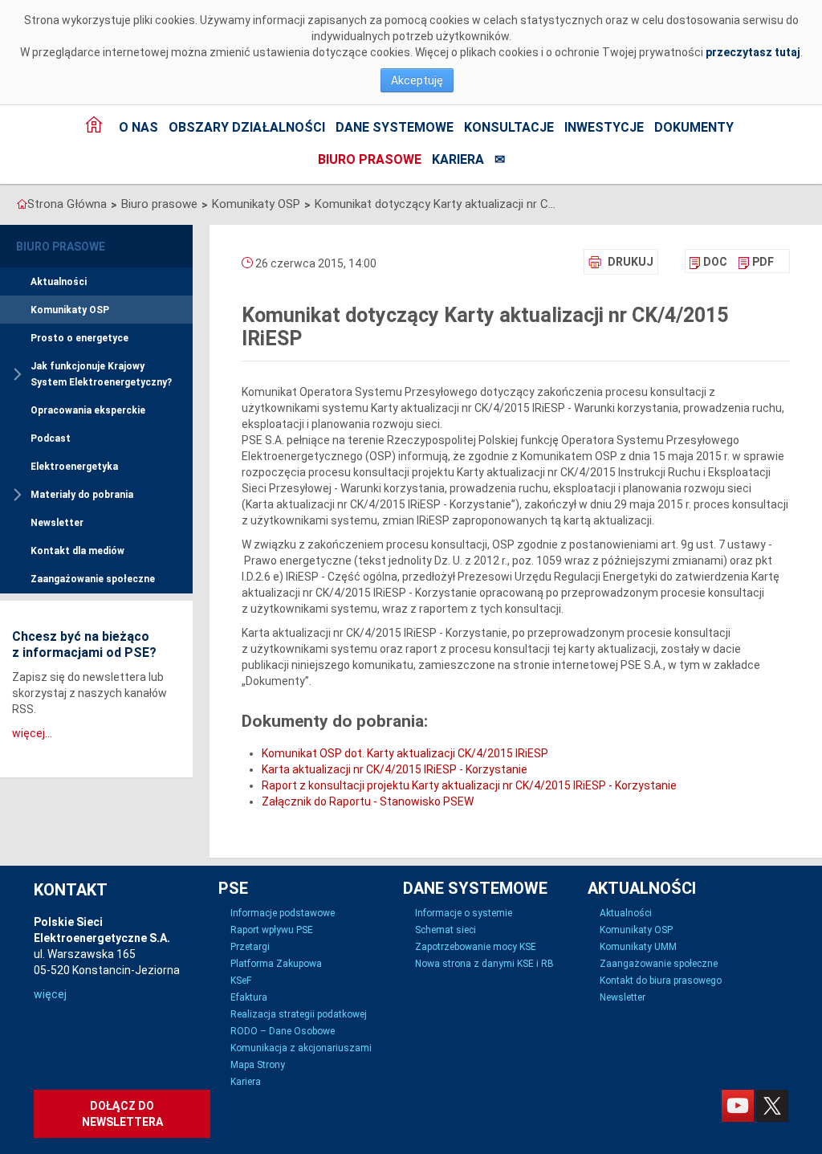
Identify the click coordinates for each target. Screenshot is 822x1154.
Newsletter (57, 522)
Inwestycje (604, 127)
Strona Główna (67, 204)
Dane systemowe (395, 127)
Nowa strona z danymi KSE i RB (484, 963)
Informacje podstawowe (282, 913)
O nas (138, 127)
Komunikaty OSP (256, 204)
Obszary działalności (247, 127)
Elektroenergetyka (74, 466)
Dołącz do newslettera (122, 1113)
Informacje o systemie (463, 913)
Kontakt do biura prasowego (661, 980)
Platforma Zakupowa (276, 963)
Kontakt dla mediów (77, 551)
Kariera (458, 159)
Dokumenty (694, 127)
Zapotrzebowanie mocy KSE (475, 946)
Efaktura (248, 997)
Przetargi (250, 946)
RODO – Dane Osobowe (282, 1031)
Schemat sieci (445, 930)
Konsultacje (509, 127)
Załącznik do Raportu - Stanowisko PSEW (368, 801)
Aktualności (59, 281)
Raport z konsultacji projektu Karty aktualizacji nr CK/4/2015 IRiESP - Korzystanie (469, 785)
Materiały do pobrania (82, 494)
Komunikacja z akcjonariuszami (301, 1048)
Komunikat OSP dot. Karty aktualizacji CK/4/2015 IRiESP (405, 753)
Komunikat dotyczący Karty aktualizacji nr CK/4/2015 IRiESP (435, 204)
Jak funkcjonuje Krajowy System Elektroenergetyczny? (101, 374)
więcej (50, 994)
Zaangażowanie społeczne (93, 579)
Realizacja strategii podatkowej (298, 1014)
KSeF (240, 980)
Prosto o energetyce (79, 338)
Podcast (51, 438)
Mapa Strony (257, 1064)
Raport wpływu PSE (271, 930)
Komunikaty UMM (638, 946)
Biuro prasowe (369, 159)
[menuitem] (708, 261)
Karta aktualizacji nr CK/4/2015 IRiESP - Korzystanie (394, 769)
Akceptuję (417, 80)
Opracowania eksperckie (88, 410)
